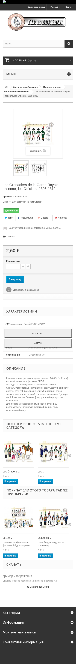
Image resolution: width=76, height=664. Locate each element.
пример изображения (17, 576)
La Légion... (44, 537)
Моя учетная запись (19, 632)
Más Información (13, 324)
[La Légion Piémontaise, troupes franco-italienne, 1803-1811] (53, 518)
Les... (41, 471)
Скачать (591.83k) (39, 586)
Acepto (38, 343)
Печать (12, 236)
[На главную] (6, 87)
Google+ (44, 217)
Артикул (7, 196)
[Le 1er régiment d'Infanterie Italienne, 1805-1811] (18, 518)
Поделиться (26, 217)
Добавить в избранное (26, 290)
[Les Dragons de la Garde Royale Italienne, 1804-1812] (18, 451)
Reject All (38, 333)
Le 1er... (7, 537)
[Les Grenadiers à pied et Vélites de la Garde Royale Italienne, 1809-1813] (53, 451)
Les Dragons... (11, 471)
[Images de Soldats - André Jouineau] (38, 22)
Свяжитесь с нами (36, 7)
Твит (10, 217)
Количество (13, 261)
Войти (69, 7)
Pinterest (62, 217)
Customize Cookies (34, 324)
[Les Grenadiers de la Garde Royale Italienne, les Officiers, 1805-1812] (21, 168)
